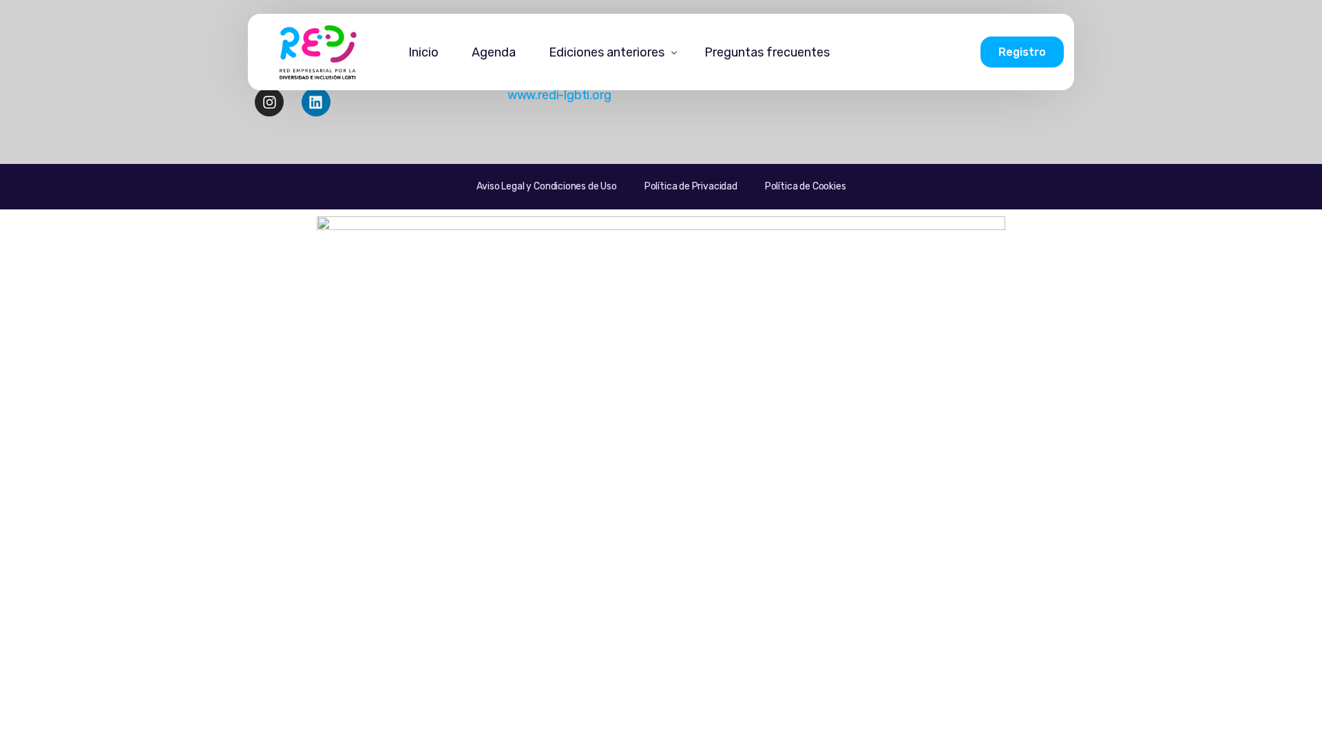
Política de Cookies (805, 186)
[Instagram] (269, 101)
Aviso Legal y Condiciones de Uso (546, 186)
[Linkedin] (316, 101)
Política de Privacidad (690, 186)
